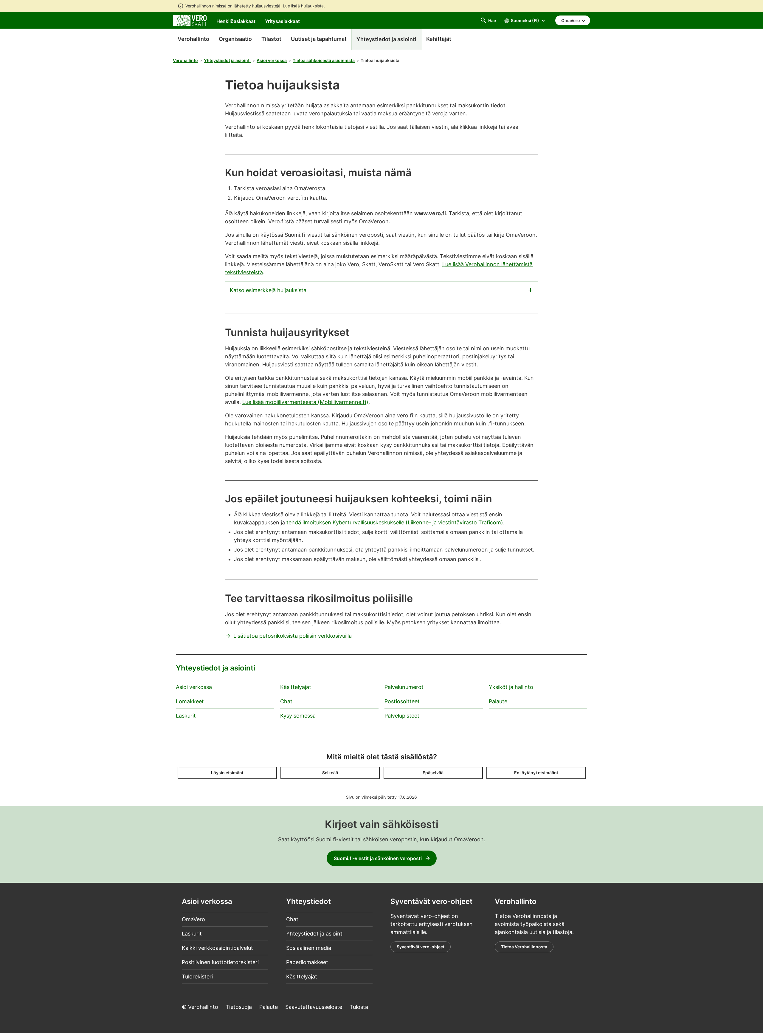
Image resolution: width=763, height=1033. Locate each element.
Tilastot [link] (271, 39)
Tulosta (359, 1007)
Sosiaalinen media (308, 948)
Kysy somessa (298, 716)
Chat (286, 701)
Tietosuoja (239, 1007)
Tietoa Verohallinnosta (524, 946)
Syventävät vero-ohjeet (420, 946)
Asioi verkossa (272, 60)
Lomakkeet (190, 701)
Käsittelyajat (295, 687)
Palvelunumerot (404, 687)
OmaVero (193, 919)
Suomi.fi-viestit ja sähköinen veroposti (378, 858)
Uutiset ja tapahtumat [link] (319, 39)
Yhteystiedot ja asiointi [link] (386, 39)
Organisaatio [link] (235, 39)
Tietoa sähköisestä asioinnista (324, 60)
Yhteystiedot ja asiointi (227, 60)
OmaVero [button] (571, 20)
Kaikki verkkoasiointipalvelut (217, 948)
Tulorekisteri (197, 976)
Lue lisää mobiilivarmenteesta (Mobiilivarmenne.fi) (305, 402)
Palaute (498, 701)
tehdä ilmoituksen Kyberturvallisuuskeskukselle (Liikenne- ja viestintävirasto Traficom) (394, 522)
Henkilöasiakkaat (235, 21)
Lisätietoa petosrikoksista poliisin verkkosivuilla (292, 636)
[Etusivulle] (190, 20)
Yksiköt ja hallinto (511, 687)
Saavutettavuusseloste (313, 1007)
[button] (227, 773)
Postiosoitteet (402, 701)
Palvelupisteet (401, 716)
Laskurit (186, 716)
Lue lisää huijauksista (303, 5)
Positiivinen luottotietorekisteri (220, 962)
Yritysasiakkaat (282, 21)
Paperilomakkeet (307, 962)
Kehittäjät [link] (438, 39)
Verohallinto (193, 39)
